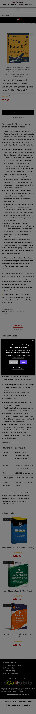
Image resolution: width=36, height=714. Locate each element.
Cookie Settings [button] (18, 368)
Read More (13, 362)
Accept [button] (24, 362)
